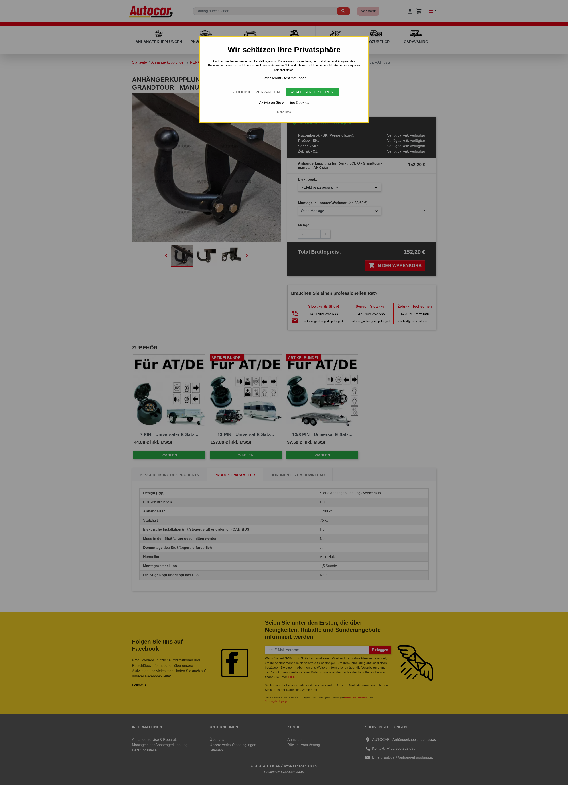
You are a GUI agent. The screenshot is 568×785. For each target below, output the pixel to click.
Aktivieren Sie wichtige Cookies (284, 102)
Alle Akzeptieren (312, 92)
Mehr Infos (284, 112)
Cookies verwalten (255, 92)
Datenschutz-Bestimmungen (284, 78)
